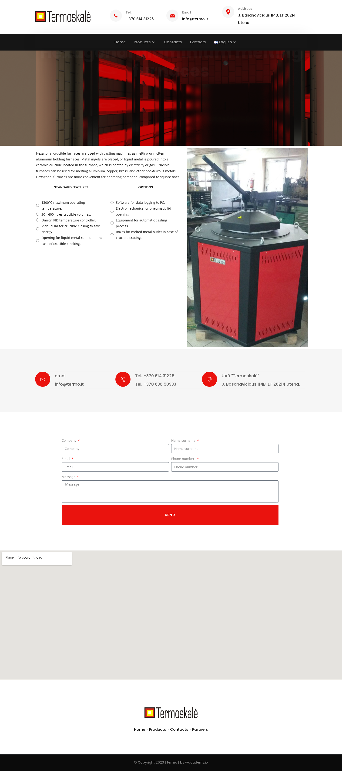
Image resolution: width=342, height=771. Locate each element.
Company (69, 440)
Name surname (183, 440)
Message (69, 477)
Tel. (128, 12)
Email (66, 458)
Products (142, 42)
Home (120, 42)
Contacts (173, 42)
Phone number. (183, 458)
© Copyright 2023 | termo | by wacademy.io (171, 762)
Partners (198, 42)
